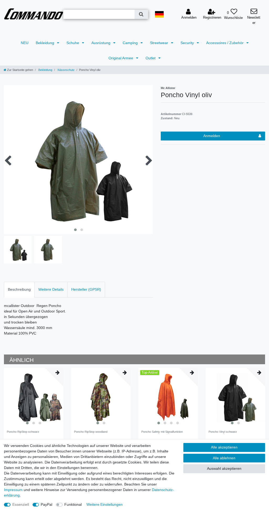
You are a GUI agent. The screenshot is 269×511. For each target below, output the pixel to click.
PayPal (46, 504)
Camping (131, 43)
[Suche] (141, 14)
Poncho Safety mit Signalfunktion (162, 431)
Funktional (73, 504)
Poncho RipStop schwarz (23, 431)
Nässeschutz (66, 69)
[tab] (19, 289)
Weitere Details (51, 289)
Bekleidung (45, 43)
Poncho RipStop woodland (90, 431)
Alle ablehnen (224, 458)
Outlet (151, 58)
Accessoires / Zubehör (225, 43)
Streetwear (159, 43)
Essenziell (20, 504)
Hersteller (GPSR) (86, 289)
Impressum (13, 490)
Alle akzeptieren (224, 447)
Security (187, 43)
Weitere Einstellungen (104, 504)
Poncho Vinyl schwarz (223, 431)
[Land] (159, 14)
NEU (24, 43)
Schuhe (73, 43)
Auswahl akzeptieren (224, 468)
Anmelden (211, 136)
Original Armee (121, 58)
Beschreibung (19, 289)
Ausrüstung (101, 43)
